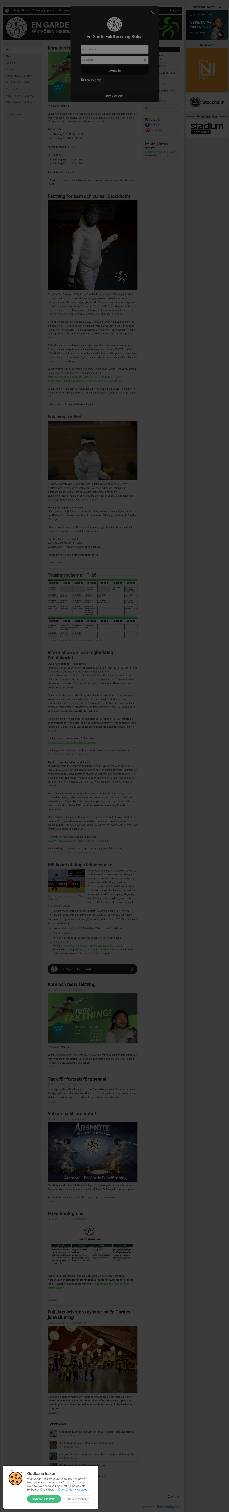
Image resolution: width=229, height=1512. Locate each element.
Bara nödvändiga (78, 1499)
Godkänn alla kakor (44, 1499)
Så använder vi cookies (72, 1489)
